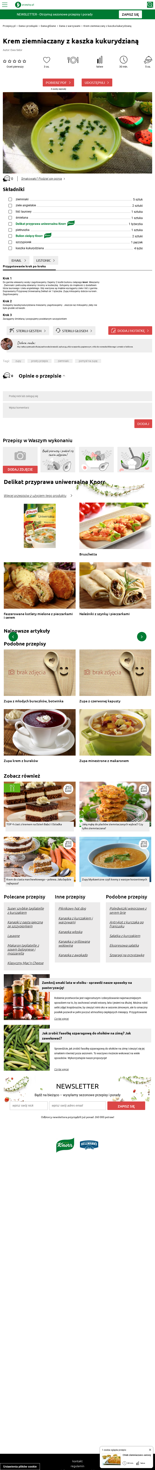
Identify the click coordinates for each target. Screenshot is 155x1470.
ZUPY (18, 360)
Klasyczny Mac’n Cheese (25, 963)
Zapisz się (126, 1106)
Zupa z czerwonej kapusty (99, 701)
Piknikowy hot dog (72, 908)
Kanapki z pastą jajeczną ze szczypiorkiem (25, 924)
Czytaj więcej (61, 1018)
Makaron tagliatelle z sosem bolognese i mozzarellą (23, 949)
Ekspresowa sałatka (124, 945)
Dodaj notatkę (131, 330)
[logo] (24, 5)
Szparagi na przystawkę (126, 955)
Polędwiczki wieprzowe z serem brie (127, 910)
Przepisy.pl (9, 26)
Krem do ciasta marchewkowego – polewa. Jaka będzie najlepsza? (38, 881)
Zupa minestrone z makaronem (104, 761)
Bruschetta (88, 554)
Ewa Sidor (16, 50)
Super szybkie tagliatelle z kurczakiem (25, 910)
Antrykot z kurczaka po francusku (126, 924)
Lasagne (13, 936)
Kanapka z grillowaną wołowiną (74, 943)
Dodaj (143, 424)
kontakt (77, 1460)
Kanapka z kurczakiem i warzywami (75, 920)
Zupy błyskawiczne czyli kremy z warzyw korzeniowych (114, 879)
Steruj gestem (29, 331)
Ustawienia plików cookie (20, 1466)
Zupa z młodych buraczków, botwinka (34, 701)
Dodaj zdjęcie (20, 469)
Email (17, 260)
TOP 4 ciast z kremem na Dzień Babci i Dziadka (34, 824)
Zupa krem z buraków (21, 761)
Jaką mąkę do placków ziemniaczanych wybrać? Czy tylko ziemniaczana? (112, 826)
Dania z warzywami (69, 26)
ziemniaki (63, 360)
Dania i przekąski (28, 26)
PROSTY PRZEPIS (39, 360)
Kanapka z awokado (73, 955)
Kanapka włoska (70, 932)
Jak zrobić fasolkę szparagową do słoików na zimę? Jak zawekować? (86, 1035)
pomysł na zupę (88, 360)
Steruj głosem (75, 331)
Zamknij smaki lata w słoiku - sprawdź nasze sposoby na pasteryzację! (87, 985)
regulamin (77, 1465)
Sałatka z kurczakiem (124, 936)
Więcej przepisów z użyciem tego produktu (35, 495)
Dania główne (48, 26)
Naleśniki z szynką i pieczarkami (104, 614)
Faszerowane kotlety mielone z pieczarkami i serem (38, 615)
